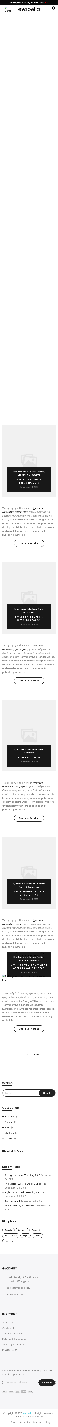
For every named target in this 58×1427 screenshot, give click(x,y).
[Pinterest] (24, 1301)
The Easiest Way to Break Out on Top (26, 1183)
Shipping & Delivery (13, 1344)
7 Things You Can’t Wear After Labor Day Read (29, 966)
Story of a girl (29, 757)
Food (7, 1127)
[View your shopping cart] (50, 9)
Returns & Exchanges (14, 1339)
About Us (7, 1322)
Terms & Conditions (13, 1333)
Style (25, 1235)
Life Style (22, 475)
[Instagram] (18, 1301)
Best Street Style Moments (19, 1205)
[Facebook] (5, 1301)
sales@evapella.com (18, 1287)
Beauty (32, 471)
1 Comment (29, 752)
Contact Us (8, 1328)
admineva (21, 471)
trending (9, 1241)
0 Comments (33, 475)
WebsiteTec (36, 1416)
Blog (48, 1422)
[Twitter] (11, 1301)
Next (36, 1054)
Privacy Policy (9, 1350)
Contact (37, 1422)
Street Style (11, 1235)
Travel (40, 609)
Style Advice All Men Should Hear (29, 893)
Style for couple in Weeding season (29, 618)
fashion (22, 1230)
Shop (13, 1422)
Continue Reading (31, 544)
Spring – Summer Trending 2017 (29, 481)
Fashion (40, 471)
